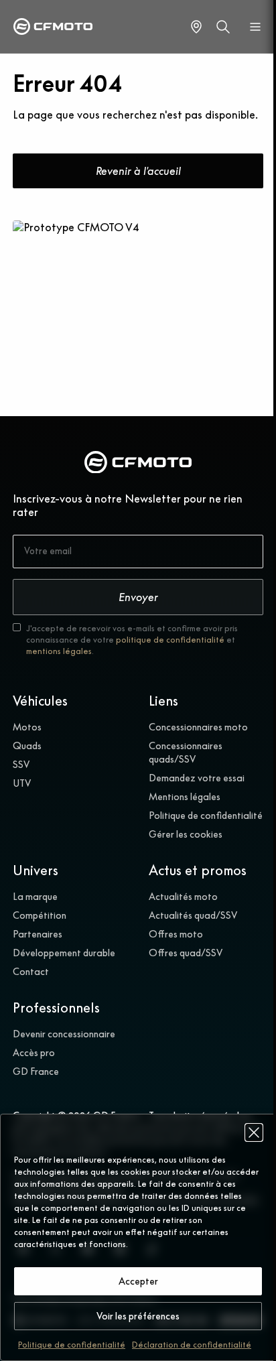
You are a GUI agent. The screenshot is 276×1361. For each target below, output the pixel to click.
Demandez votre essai (197, 778)
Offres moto (176, 934)
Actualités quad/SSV (193, 915)
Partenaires (37, 934)
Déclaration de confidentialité (191, 1345)
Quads (27, 746)
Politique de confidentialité (71, 1345)
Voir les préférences (138, 1316)
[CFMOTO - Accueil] (53, 26)
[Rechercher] (223, 27)
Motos (27, 727)
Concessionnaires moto (198, 727)
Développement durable (64, 953)
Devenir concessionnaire (64, 1034)
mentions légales (59, 651)
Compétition (39, 915)
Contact (31, 972)
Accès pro (34, 1053)
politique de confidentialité (170, 640)
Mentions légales (184, 797)
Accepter (138, 1281)
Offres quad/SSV (185, 953)
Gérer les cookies (185, 834)
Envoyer (138, 597)
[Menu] (255, 27)
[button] (254, 1132)
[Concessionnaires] (196, 27)
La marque (35, 897)
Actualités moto (183, 897)
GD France (36, 1071)
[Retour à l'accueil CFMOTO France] (138, 463)
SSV (21, 765)
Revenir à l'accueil (138, 171)
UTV (22, 783)
